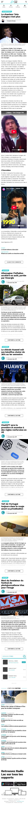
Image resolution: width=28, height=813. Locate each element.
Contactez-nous (20, 801)
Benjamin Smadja (11, 20)
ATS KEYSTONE (11, 282)
